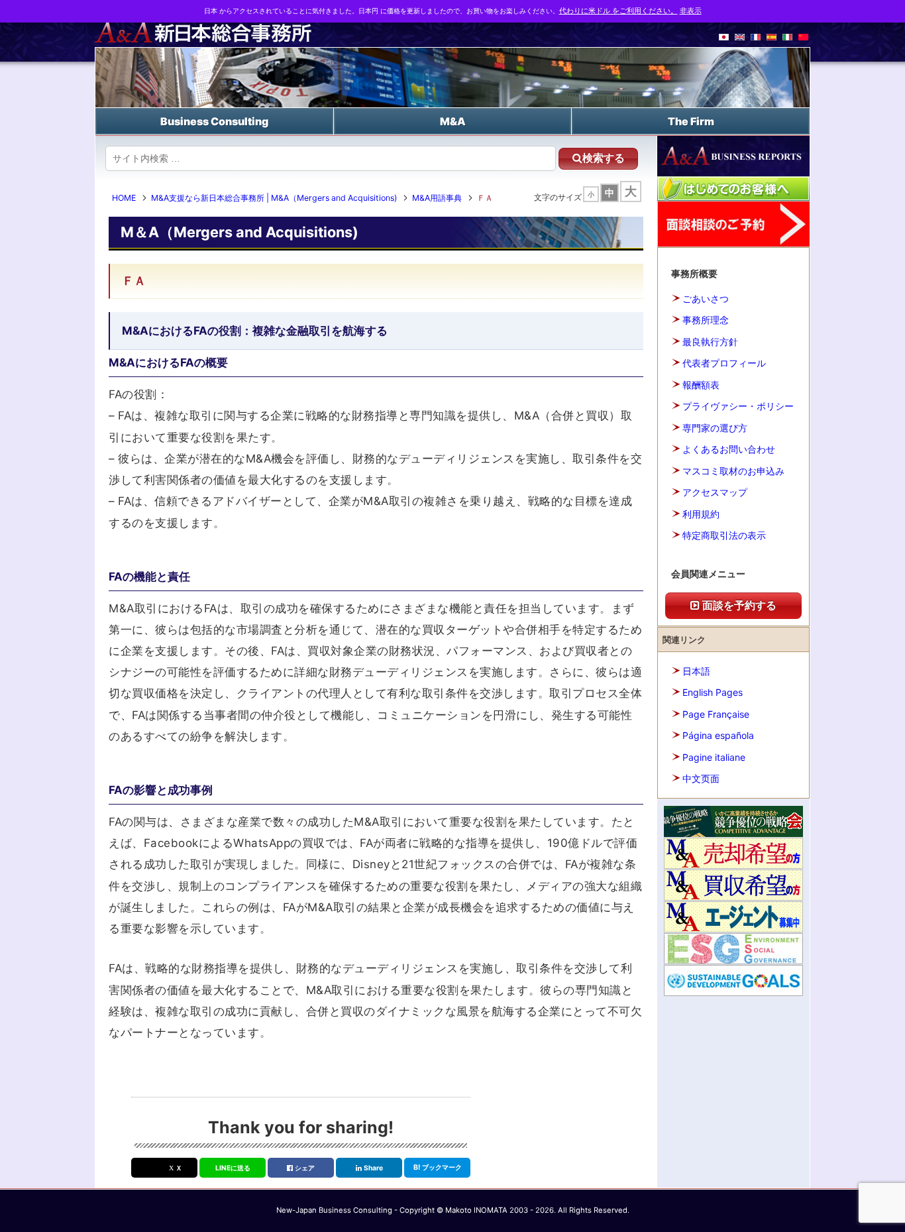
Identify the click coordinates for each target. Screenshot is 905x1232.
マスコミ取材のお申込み (733, 470)
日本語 (696, 671)
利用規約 (700, 514)
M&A (453, 121)
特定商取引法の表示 (724, 535)
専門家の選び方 (714, 427)
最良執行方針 (710, 341)
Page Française (715, 714)
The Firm (691, 121)
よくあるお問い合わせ (728, 449)
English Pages (712, 692)
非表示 (691, 11)
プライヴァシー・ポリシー (738, 406)
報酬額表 (700, 384)
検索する (603, 158)
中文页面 (700, 778)
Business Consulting (214, 121)
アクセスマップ (714, 492)
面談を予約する (738, 605)
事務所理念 (705, 319)
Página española (718, 735)
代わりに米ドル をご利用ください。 (618, 11)
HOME (124, 198)
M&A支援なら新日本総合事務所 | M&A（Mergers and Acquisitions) (274, 198)
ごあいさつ (705, 298)
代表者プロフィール (724, 362)
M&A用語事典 (437, 198)
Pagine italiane (713, 757)
